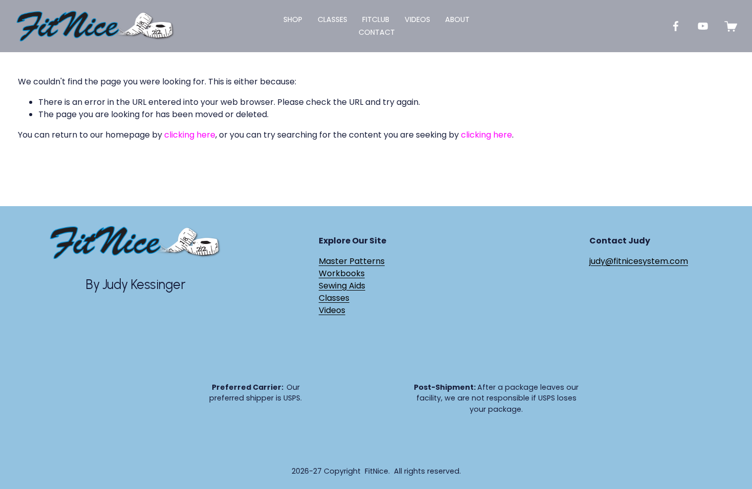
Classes (334, 298)
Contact (377, 32)
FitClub (375, 19)
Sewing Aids (342, 286)
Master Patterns (352, 261)
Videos (417, 19)
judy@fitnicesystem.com (638, 261)
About (457, 19)
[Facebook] (676, 26)
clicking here (189, 135)
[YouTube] (703, 26)
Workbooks (342, 273)
